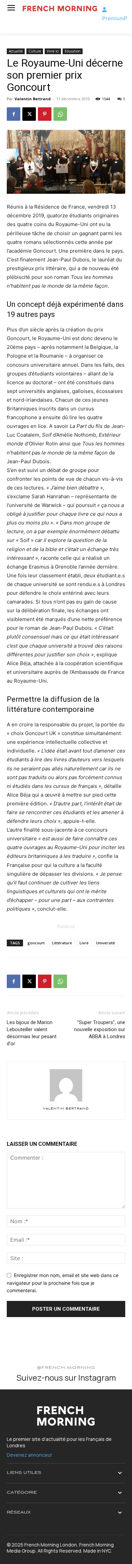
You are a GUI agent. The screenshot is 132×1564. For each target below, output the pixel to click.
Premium (113, 18)
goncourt (36, 942)
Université (105, 942)
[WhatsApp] (60, 114)
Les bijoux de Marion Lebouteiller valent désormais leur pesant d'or (32, 1033)
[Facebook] (13, 114)
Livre (84, 942)
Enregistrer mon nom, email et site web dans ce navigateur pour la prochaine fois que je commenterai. (62, 1282)
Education (73, 51)
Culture (34, 51)
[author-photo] (66, 1101)
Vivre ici (53, 51)
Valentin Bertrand (33, 98)
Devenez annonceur (29, 1455)
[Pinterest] (44, 114)
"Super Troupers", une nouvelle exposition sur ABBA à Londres (99, 1029)
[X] (29, 114)
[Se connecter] (104, 9)
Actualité (16, 51)
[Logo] (60, 8)
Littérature (62, 942)
